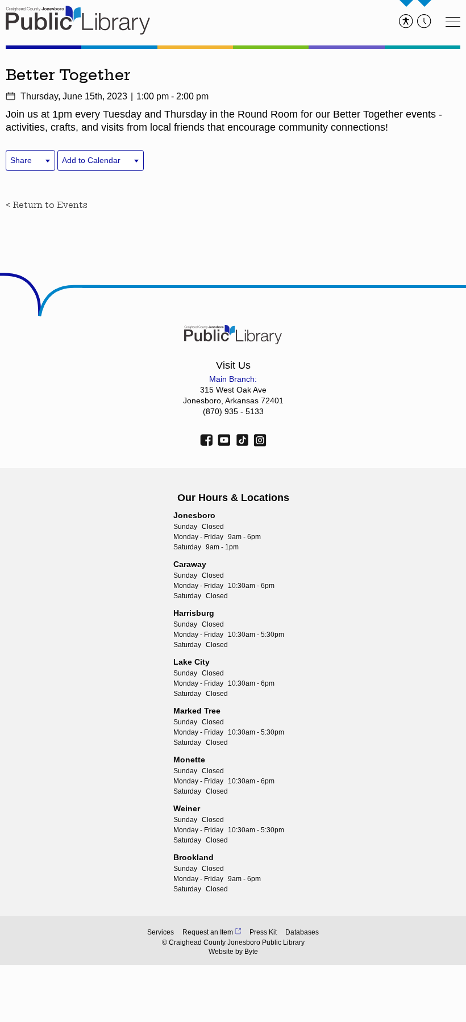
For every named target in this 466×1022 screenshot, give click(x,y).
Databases (302, 932)
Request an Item (207, 932)
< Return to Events (47, 205)
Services (160, 932)
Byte (251, 952)
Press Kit (263, 932)
